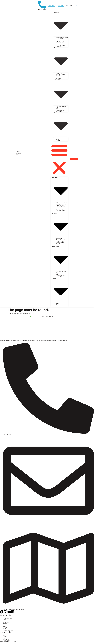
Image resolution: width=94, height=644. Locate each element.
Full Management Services (62, 37)
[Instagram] (5, 612)
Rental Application (60, 75)
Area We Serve (59, 44)
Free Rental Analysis (60, 45)
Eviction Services (60, 40)
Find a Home (59, 73)
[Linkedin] (13, 612)
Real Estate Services (61, 106)
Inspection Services (60, 42)
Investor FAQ (59, 111)
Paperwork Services (60, 41)
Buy (57, 107)
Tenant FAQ (58, 78)
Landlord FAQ (59, 46)
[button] (59, 159)
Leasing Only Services (61, 38)
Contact (58, 140)
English (71, 5)
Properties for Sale (60, 110)
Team (57, 139)
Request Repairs (60, 77)
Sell (57, 108)
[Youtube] (9, 612)
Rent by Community (60, 74)
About (57, 138)
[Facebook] (1, 612)
